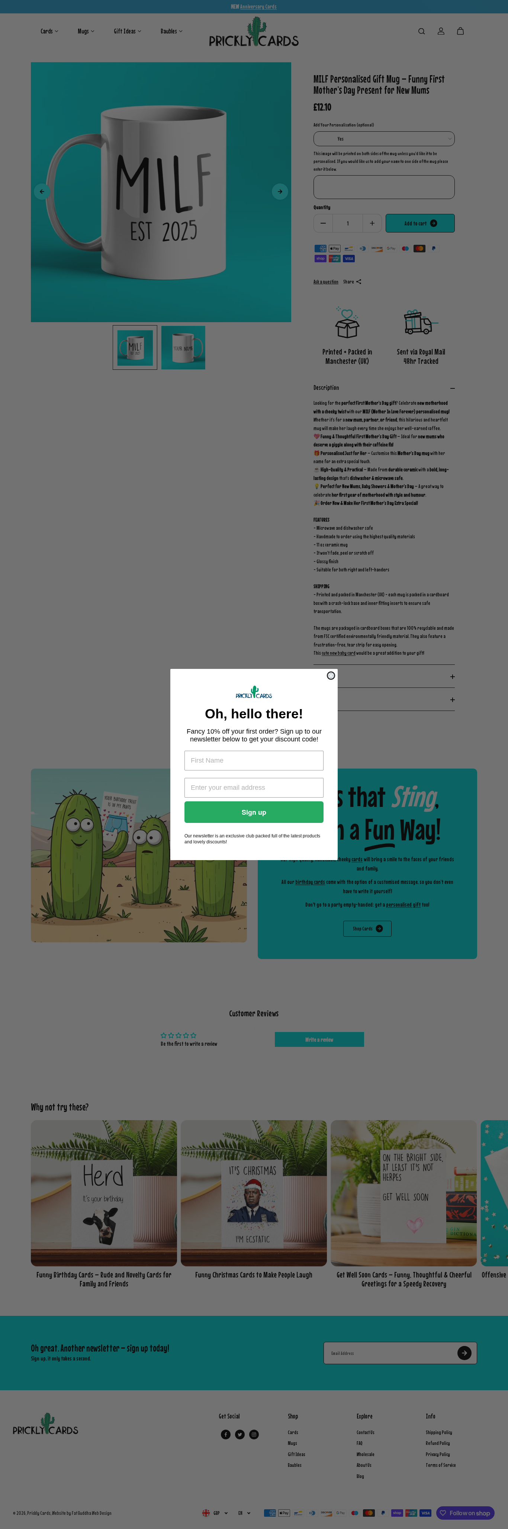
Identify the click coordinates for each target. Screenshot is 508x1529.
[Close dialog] (331, 675)
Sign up (254, 812)
